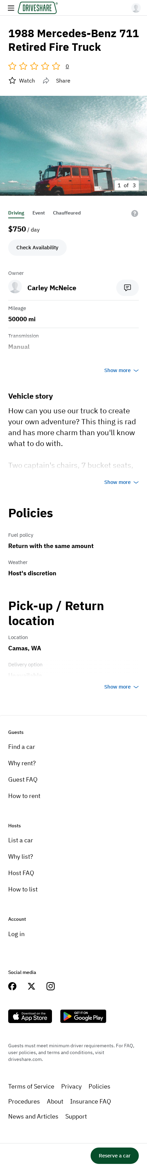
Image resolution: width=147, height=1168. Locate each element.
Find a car (21, 747)
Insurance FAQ (90, 1101)
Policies (99, 1086)
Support (76, 1116)
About (55, 1101)
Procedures (24, 1101)
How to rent (24, 796)
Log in (16, 934)
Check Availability (37, 247)
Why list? (20, 856)
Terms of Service (31, 1086)
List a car (20, 840)
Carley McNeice (51, 287)
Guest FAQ (23, 779)
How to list (23, 889)
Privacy (71, 1086)
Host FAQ (21, 873)
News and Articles (33, 1116)
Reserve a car (115, 1155)
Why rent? (22, 763)
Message (127, 288)
